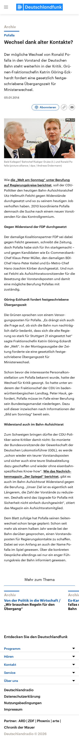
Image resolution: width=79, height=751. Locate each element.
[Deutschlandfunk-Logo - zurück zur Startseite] (39, 7)
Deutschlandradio (18, 690)
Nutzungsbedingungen (23, 703)
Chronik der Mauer (19, 727)
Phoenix (44, 721)
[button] (6, 7)
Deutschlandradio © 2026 (25, 734)
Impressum (13, 709)
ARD (22, 721)
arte (56, 721)
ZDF (32, 721)
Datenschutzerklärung (22, 696)
